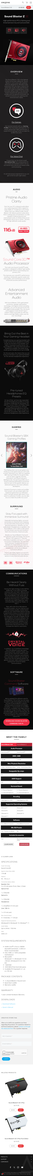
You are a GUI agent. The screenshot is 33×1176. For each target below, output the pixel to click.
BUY (20, 1110)
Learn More (24, 844)
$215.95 (16, 1105)
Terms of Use (23, 1174)
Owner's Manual (8, 1007)
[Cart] (27, 2)
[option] (16, 455)
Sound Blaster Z (21, 744)
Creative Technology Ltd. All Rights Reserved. (17, 1172)
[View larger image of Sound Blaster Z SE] (9, 30)
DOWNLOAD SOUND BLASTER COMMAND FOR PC (16, 722)
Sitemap (28, 1174)
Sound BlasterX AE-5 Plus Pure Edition (16, 1138)
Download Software (9, 1004)
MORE (13, 1110)
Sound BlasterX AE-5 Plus (16, 1102)
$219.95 (16, 1141)
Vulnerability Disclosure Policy (12, 1174)
